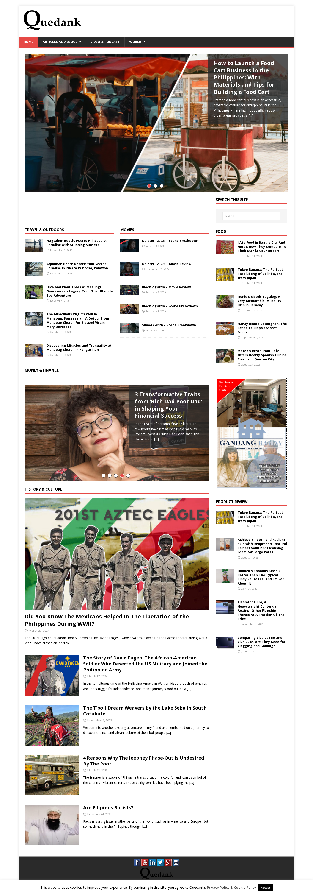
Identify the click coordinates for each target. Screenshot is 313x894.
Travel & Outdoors (44, 229)
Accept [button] (265, 888)
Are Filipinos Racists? (108, 808)
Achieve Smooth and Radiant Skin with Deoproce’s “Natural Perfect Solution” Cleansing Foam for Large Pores (262, 545)
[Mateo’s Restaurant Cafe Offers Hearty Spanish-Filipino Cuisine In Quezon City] (225, 360)
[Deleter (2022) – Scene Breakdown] (129, 250)
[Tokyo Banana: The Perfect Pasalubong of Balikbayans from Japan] (225, 278)
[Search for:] (251, 216)
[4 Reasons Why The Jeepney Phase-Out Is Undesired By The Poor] (52, 793)
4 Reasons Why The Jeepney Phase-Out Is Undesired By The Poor (143, 761)
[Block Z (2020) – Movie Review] (129, 292)
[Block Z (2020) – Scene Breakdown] (129, 311)
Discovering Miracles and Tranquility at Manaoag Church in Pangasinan (79, 347)
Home (28, 41)
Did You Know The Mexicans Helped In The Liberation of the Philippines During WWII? (107, 619)
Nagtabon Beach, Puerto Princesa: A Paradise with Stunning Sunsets (77, 242)
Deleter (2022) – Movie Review (166, 264)
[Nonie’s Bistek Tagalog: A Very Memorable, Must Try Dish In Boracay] (225, 306)
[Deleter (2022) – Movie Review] (129, 273)
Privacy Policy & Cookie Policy (231, 887)
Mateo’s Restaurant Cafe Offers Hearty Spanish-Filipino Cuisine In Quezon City (262, 355)
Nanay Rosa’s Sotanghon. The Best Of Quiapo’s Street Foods (262, 327)
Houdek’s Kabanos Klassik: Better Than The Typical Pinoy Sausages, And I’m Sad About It (261, 577)
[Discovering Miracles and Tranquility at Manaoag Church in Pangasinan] (34, 354)
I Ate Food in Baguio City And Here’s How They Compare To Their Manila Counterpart (262, 246)
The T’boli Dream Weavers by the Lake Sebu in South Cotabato (145, 711)
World (135, 41)
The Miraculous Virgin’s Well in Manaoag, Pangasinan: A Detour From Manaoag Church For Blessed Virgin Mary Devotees (78, 320)
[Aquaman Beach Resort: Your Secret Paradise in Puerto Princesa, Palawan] (34, 273)
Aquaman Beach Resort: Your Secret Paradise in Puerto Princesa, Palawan (77, 266)
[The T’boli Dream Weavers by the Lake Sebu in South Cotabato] (52, 742)
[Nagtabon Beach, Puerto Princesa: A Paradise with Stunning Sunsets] (34, 250)
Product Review (231, 501)
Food (221, 231)
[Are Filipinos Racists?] (52, 842)
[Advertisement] (206, 20)
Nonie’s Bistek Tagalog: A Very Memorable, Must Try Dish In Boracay (259, 300)
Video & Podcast (105, 41)
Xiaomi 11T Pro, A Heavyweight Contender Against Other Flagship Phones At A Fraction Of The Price (261, 610)
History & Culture (43, 489)
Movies (127, 229)
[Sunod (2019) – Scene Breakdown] (129, 330)
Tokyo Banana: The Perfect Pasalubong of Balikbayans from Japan (260, 273)
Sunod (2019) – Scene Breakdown (169, 325)
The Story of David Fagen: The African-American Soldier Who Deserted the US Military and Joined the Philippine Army (145, 664)
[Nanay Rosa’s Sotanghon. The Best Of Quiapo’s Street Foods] (225, 333)
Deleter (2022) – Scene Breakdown (170, 240)
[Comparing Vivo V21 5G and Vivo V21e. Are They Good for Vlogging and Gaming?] (225, 647)
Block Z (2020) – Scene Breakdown (170, 306)
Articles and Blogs (60, 41)
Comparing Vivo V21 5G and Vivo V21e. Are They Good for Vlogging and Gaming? (261, 641)
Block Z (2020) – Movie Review (166, 287)
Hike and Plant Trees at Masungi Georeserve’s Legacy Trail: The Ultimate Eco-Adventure (80, 291)
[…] (251, 115)
